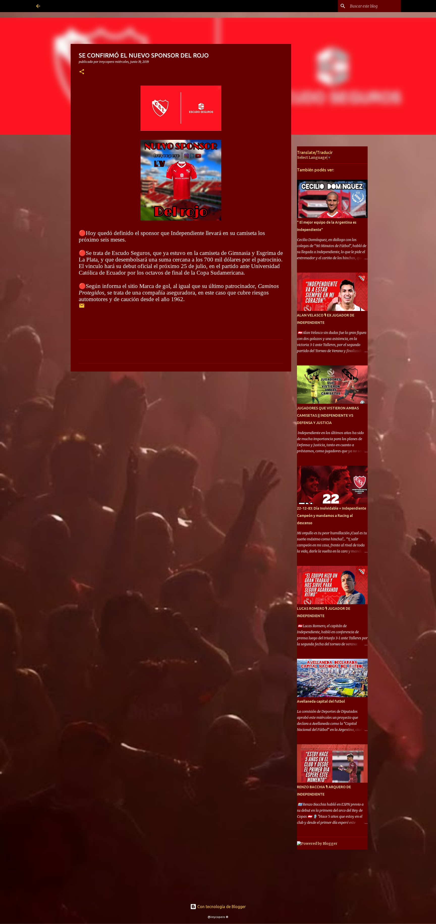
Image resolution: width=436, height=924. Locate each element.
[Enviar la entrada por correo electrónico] (82, 307)
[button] (82, 72)
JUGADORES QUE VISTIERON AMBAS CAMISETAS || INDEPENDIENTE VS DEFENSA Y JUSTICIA (328, 415)
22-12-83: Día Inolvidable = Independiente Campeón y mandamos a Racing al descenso (331, 515)
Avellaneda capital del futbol (321, 701)
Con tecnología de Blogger (221, 906)
